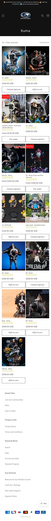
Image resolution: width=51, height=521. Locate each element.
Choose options (13, 89)
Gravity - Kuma (7, 175)
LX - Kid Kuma (6, 225)
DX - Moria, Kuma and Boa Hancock (34, 176)
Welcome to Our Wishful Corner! (18, 479)
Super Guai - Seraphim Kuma (35, 225)
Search (7, 447)
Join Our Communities (14, 400)
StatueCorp (28, 516)
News (7, 405)
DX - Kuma (5, 273)
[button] (3, 15)
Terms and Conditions (14, 432)
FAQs (7, 453)
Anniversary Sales (12, 458)
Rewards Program (12, 464)
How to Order (10, 411)
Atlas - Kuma (6, 321)
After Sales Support (13, 491)
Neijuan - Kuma (31, 78)
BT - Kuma (29, 273)
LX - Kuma (5, 78)
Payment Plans (11, 496)
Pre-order (13, 139)
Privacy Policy (10, 426)
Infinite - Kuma (7, 369)
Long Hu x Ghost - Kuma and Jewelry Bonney (11, 126)
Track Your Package (12, 485)
